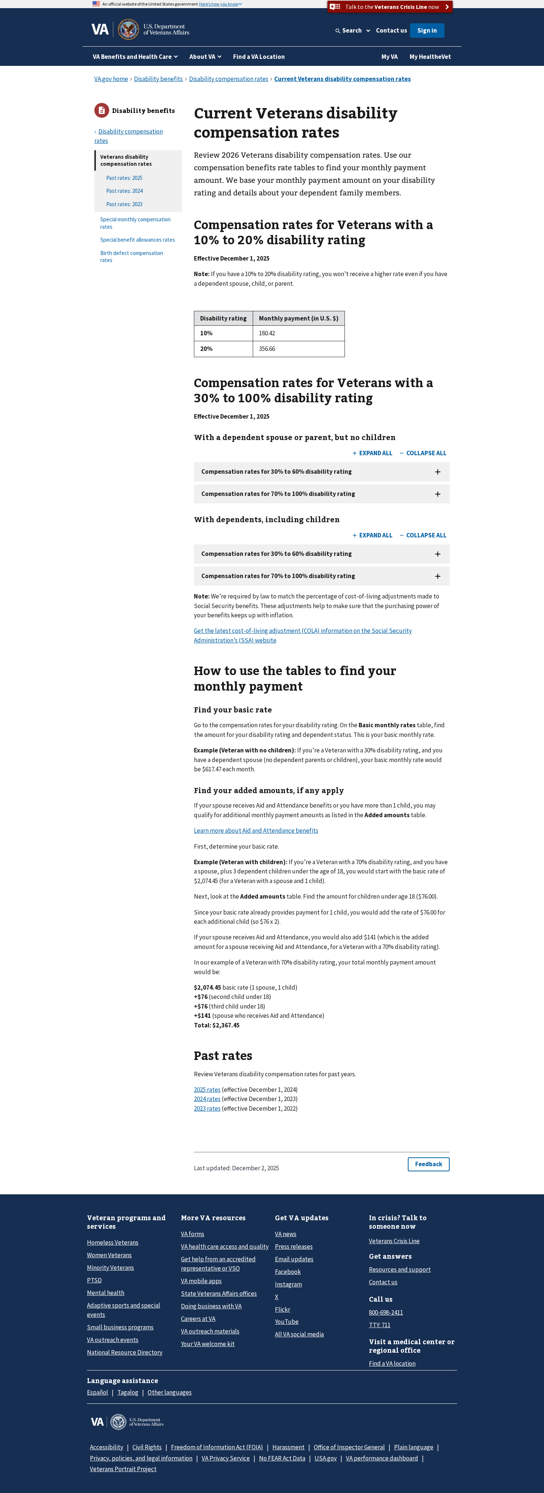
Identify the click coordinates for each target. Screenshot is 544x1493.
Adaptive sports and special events (123, 1310)
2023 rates (207, 1108)
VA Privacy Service (226, 1458)
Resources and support (400, 1269)
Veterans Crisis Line (394, 1241)
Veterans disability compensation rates (126, 160)
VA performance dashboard (382, 1458)
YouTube (287, 1322)
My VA (390, 57)
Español (97, 1392)
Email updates (294, 1259)
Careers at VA (198, 1319)
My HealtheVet (430, 57)
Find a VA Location (259, 57)
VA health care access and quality (225, 1246)
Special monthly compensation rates (135, 223)
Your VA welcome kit (208, 1344)
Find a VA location (392, 1363)
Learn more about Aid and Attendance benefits (256, 830)
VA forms (192, 1234)
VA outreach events (112, 1340)
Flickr (282, 1309)
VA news (285, 1234)
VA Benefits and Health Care (132, 57)
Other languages (170, 1392)
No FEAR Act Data (282, 1458)
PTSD (94, 1280)
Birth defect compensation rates (131, 256)
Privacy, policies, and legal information (141, 1458)
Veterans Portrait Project (123, 1469)
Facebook (288, 1272)
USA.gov (326, 1458)
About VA (202, 57)
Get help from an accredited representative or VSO (218, 1263)
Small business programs (120, 1327)
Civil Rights (147, 1447)
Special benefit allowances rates (137, 239)
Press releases (294, 1246)
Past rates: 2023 (124, 204)
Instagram (288, 1284)
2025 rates (207, 1090)
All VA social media (299, 1334)
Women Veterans (109, 1255)
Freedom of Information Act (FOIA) (217, 1447)
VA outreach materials (210, 1331)
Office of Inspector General (349, 1447)
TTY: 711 (379, 1325)
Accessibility (106, 1447)
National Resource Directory (124, 1352)
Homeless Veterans (112, 1242)
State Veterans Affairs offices (219, 1293)
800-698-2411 (386, 1312)
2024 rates (207, 1099)
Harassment (288, 1447)
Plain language (413, 1447)
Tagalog (127, 1392)
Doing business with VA (211, 1306)
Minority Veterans (110, 1268)
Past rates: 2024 (124, 190)
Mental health (105, 1293)
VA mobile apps (201, 1281)
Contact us (391, 30)
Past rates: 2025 (124, 177)
